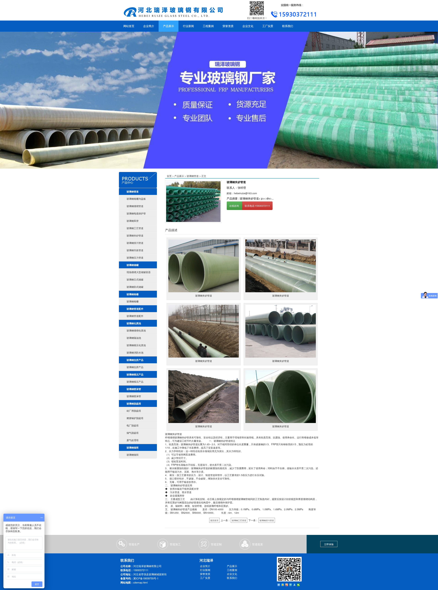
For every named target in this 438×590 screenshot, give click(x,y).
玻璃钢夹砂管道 (135, 235)
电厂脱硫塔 (133, 425)
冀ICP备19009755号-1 (145, 578)
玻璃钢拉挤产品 (135, 360)
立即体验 (329, 544)
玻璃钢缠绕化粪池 (136, 330)
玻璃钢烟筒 (133, 447)
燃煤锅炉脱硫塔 (135, 418)
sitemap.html (140, 582)
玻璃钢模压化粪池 (136, 345)
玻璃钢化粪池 (134, 323)
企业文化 (247, 26)
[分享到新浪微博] (286, 584)
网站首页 (128, 26)
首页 (169, 176)
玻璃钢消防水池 (135, 352)
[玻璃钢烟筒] (193, 201)
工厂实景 (267, 26)
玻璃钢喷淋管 (134, 389)
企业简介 (148, 26)
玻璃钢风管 (133, 220)
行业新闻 (188, 26)
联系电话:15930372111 (257, 205)
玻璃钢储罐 (133, 265)
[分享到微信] (298, 584)
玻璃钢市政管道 (135, 250)
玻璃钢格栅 (133, 294)
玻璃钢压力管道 (135, 257)
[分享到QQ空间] (282, 584)
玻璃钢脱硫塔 (134, 403)
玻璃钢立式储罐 (135, 279)
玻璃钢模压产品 (135, 374)
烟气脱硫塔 (133, 432)
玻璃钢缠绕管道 (135, 206)
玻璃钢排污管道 (135, 243)
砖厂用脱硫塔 (134, 410)
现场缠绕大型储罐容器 (139, 272)
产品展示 (168, 26)
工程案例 (208, 26)
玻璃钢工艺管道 (135, 228)
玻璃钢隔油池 (134, 337)
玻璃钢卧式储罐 (135, 286)
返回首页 (214, 520)
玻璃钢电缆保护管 (136, 213)
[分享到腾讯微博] (290, 584)
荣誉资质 (228, 26)
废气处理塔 (133, 440)
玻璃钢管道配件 (135, 308)
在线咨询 (234, 205)
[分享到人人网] (294, 584)
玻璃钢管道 (133, 191)
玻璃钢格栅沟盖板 (136, 198)
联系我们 (287, 26)
